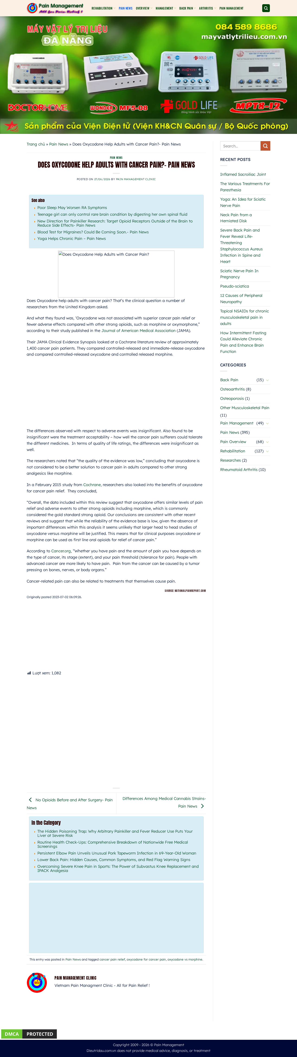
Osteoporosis (232, 398)
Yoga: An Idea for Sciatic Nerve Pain (243, 202)
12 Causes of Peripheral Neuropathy (241, 298)
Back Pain (229, 379)
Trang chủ (36, 144)
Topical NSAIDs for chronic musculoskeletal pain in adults (244, 317)
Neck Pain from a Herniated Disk (236, 217)
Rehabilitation (102, 8)
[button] (266, 8)
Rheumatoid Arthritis (239, 469)
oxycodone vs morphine (185, 959)
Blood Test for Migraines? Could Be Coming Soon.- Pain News (93, 231)
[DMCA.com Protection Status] (29, 1033)
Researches (230, 460)
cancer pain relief (112, 959)
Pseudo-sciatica (234, 286)
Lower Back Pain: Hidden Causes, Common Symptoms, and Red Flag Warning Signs (113, 859)
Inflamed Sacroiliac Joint (243, 174)
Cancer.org (61, 550)
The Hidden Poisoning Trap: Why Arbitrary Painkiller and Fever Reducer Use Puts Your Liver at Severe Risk (115, 833)
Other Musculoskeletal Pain (244, 407)
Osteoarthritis (232, 389)
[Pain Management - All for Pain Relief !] (56, 8)
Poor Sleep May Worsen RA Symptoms (72, 207)
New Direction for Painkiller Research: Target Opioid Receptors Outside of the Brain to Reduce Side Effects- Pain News (115, 223)
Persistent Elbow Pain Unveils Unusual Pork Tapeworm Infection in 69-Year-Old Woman (116, 853)
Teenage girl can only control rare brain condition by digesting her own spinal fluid (112, 214)
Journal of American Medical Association (138, 330)
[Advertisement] (116, 395)
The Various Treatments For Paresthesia (245, 186)
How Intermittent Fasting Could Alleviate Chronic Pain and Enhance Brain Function (243, 342)
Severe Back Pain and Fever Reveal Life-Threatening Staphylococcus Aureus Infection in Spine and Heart (241, 246)
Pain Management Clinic (136, 179)
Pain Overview (233, 441)
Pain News (125, 8)
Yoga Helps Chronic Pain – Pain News (71, 238)
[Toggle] (267, 380)
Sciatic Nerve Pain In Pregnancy (239, 273)
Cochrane (92, 484)
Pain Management (231, 8)
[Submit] (265, 146)
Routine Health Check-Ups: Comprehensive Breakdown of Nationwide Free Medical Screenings (112, 844)
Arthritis (206, 8)
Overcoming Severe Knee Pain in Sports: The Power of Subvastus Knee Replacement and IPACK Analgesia (118, 868)
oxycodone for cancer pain (146, 959)
